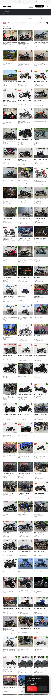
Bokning (21, 1)
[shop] (36, 1)
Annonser (7, 11)
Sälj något (40, 6)
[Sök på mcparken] (25, 6)
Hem (3, 11)
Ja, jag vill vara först (31, 688)
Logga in (31, 6)
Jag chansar (42, 689)
